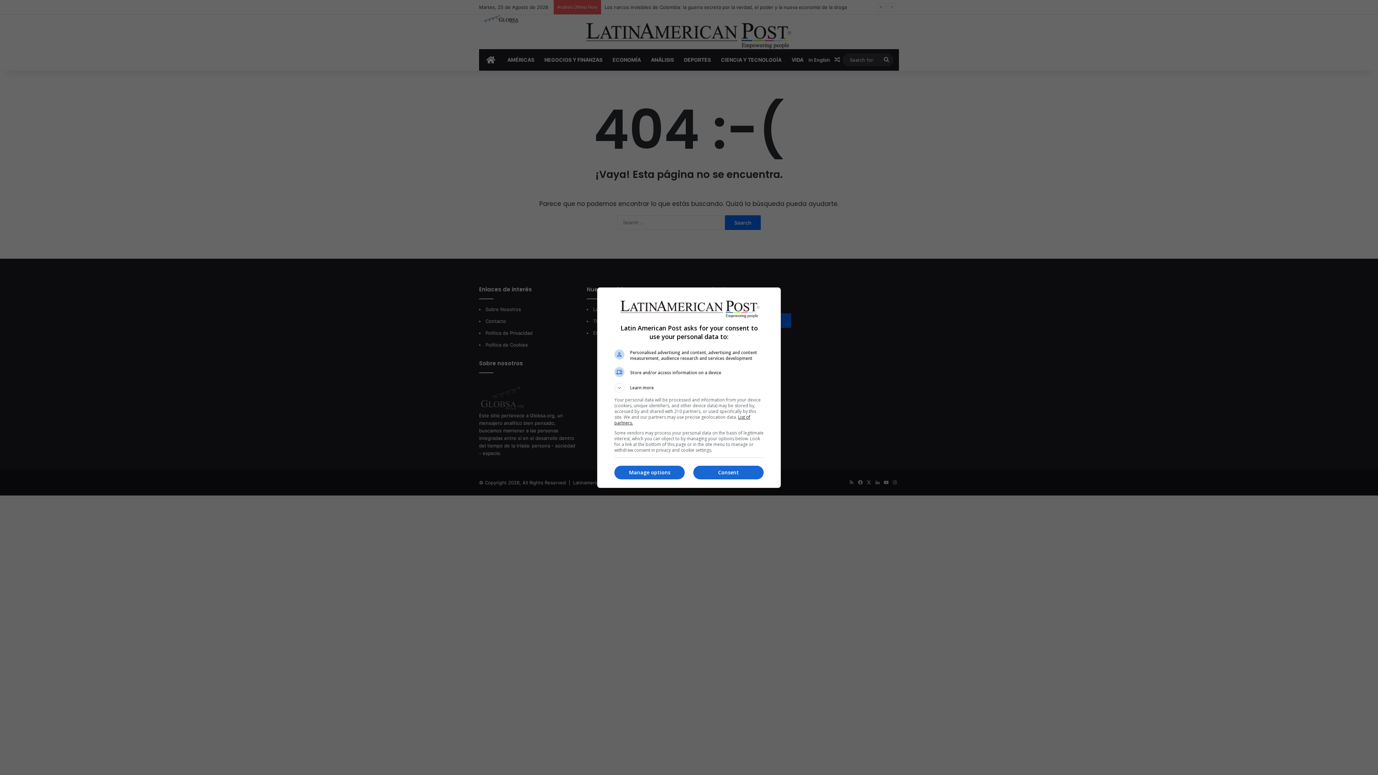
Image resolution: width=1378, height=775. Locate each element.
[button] (689, 388)
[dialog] (689, 387)
